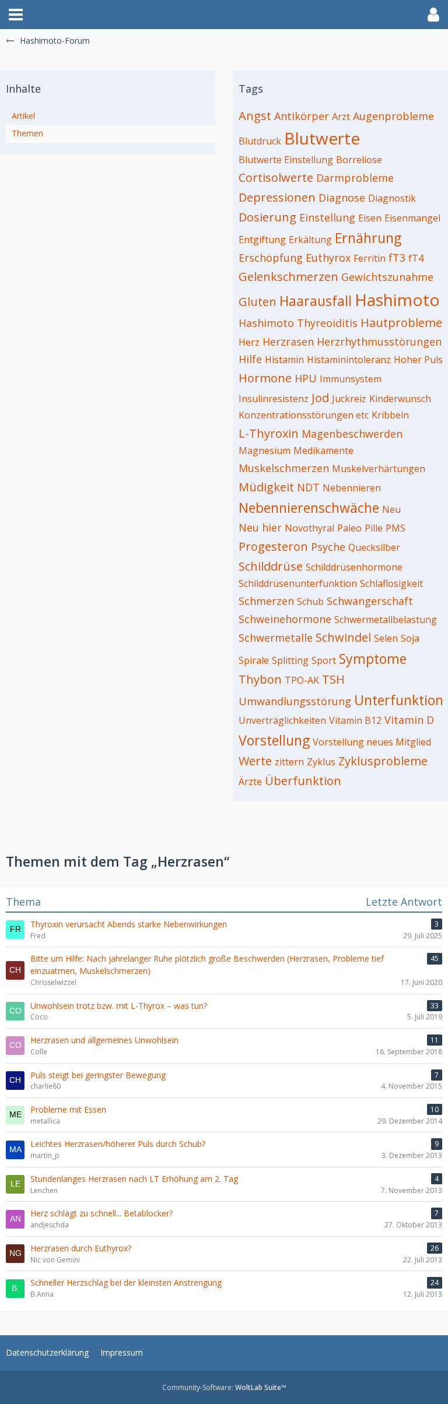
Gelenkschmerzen (288, 276)
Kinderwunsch (400, 398)
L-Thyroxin (269, 433)
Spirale (254, 660)
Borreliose (359, 159)
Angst (255, 116)
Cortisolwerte (276, 177)
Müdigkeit (266, 487)
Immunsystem (351, 378)
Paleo (349, 528)
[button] (16, 14)
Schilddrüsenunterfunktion (298, 583)
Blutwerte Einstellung (286, 159)
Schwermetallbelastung (385, 619)
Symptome (373, 658)
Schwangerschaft (370, 601)
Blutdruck (260, 141)
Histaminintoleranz (349, 359)
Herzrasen (288, 342)
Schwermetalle (276, 638)
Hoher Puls (418, 359)
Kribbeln (390, 415)
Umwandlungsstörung (295, 701)
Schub (310, 601)
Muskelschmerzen (284, 468)
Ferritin (370, 258)
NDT (308, 487)
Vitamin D (409, 720)
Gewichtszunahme (387, 277)
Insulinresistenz (274, 398)
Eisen (370, 218)
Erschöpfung (271, 258)
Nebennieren (352, 487)
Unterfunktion (398, 700)
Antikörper (301, 116)
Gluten (257, 301)
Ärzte (250, 781)
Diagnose (341, 198)
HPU (306, 378)
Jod (320, 398)
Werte (255, 761)
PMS (395, 528)
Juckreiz (349, 398)
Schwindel (343, 637)
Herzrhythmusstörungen (379, 342)
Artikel (23, 115)
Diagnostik (392, 198)
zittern (289, 761)
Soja (410, 638)
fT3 (396, 258)
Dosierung (267, 217)
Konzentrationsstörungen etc (304, 415)
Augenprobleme (393, 116)
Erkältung (310, 239)
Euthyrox (328, 258)
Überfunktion (303, 781)
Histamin (284, 359)
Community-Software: (224, 1387)
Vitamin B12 (355, 720)
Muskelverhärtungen (378, 468)
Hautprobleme (401, 322)
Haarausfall (315, 300)
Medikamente (323, 450)
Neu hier (260, 527)
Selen (386, 638)
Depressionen (277, 197)
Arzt (341, 116)
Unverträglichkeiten (282, 720)
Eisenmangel (412, 218)
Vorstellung (274, 740)
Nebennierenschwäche (309, 507)
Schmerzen (266, 601)
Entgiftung (262, 239)
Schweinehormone (285, 619)
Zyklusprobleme (383, 761)
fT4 (416, 258)
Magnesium (264, 450)
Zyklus (321, 761)
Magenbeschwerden (352, 434)
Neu (391, 509)
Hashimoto (397, 299)
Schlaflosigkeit (391, 583)
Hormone (265, 378)
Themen (27, 133)
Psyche (328, 547)
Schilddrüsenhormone (354, 567)
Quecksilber (374, 547)
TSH (333, 679)
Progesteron (273, 546)
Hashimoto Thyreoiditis (298, 323)
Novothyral (309, 528)
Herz (249, 342)
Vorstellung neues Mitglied (372, 742)
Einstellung (327, 217)
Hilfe (250, 359)
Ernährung (368, 237)
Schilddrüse (271, 566)
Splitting (290, 660)
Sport (324, 660)
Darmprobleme (355, 178)
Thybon (260, 679)
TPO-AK (302, 680)
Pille (374, 528)
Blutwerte (322, 138)
